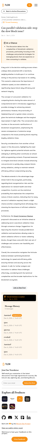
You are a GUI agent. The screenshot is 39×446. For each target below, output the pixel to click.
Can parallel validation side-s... (14, 20)
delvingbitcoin (12, 17)
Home (3, 17)
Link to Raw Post (19, 288)
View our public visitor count (12, 428)
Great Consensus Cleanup (23, 216)
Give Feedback (19, 439)
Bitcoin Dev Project (23, 424)
